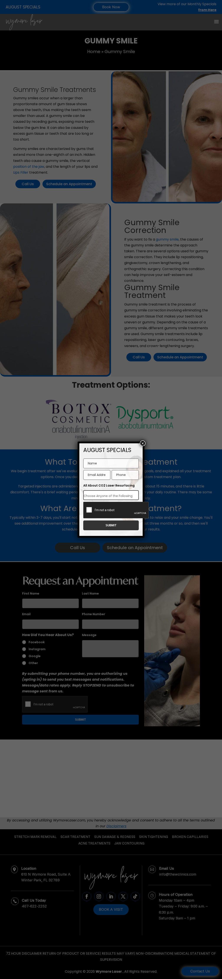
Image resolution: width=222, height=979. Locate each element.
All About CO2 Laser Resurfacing (109, 485)
